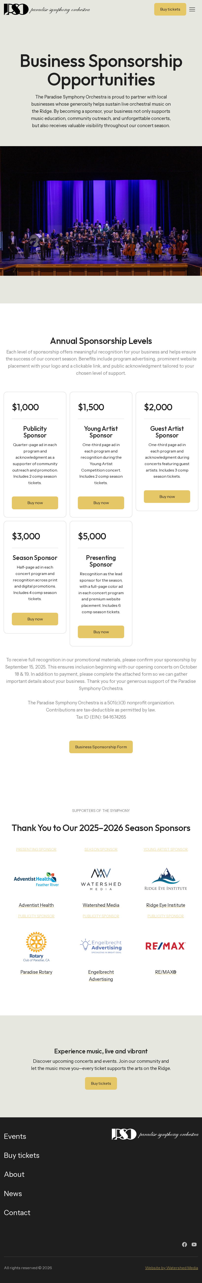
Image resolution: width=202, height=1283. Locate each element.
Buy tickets (101, 1083)
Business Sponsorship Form (101, 746)
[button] (192, 9)
